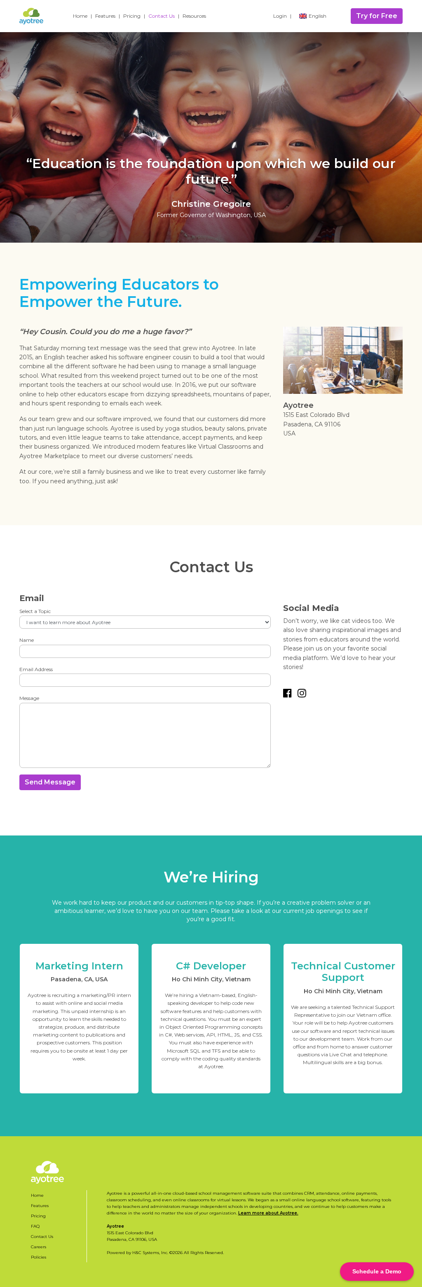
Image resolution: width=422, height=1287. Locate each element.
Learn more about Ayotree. (268, 1213)
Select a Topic (35, 611)
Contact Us (161, 16)
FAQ (35, 1226)
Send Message (50, 782)
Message (29, 698)
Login (280, 16)
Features (105, 16)
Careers (38, 1247)
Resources (194, 16)
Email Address (36, 669)
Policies (38, 1257)
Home (80, 16)
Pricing (132, 16)
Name (26, 640)
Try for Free (376, 16)
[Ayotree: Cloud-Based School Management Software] (31, 16)
